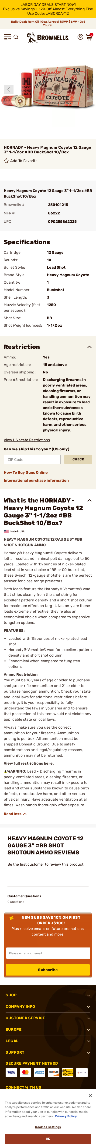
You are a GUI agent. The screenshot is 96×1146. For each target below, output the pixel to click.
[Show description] (15, 814)
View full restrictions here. (29, 763)
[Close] (90, 1096)
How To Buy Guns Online (26, 472)
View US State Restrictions (27, 440)
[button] (7, 37)
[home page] (48, 38)
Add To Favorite (24, 161)
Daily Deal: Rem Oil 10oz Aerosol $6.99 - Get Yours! (48, 23)
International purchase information (36, 480)
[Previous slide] (9, 89)
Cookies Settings (48, 1127)
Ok (48, 1138)
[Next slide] (87, 89)
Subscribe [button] (48, 970)
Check (78, 459)
